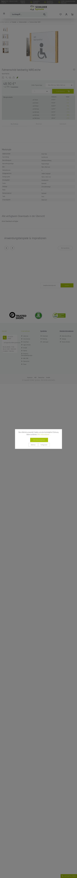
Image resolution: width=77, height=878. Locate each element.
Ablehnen (33, 445)
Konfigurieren (44, 445)
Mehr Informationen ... (44, 434)
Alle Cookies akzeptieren (39, 440)
